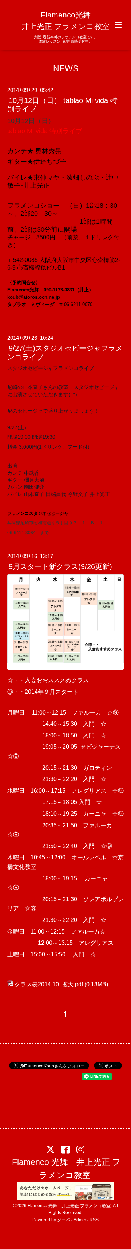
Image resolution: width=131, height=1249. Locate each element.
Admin (80, 1219)
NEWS (65, 68)
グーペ (63, 1219)
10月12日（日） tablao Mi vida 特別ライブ (62, 104)
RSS (94, 1219)
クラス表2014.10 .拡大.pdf (49, 984)
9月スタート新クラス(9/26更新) (60, 566)
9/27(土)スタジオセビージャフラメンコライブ (65, 352)
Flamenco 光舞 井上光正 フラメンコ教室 (66, 1169)
